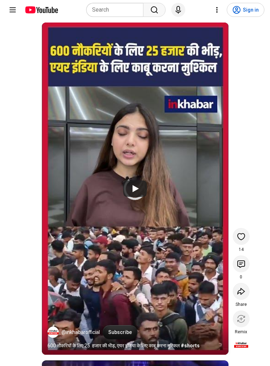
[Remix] (241, 318)
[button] (53, 332)
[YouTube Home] (41, 10)
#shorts (190, 345)
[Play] (135, 188)
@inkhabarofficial (81, 332)
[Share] (241, 291)
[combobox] (117, 10)
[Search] (154, 10)
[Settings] (217, 10)
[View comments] (241, 263)
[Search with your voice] (178, 10)
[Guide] (12, 10)
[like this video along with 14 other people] (241, 236)
